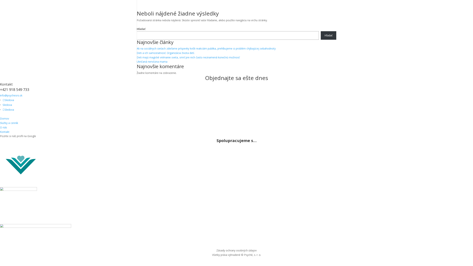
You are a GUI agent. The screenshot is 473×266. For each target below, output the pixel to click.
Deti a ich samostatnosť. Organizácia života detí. (166, 53)
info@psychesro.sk (11, 95)
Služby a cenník (9, 123)
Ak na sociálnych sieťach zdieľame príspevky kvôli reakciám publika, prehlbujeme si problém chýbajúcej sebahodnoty (206, 48)
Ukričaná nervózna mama (152, 61)
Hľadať (141, 29)
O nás (3, 127)
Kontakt (4, 132)
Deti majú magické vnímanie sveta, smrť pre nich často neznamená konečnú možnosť (188, 57)
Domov (4, 118)
